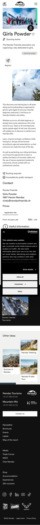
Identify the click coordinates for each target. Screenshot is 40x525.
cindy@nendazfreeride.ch (17, 200)
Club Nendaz (8, 461)
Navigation (36, 4)
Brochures (7, 428)
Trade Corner (8, 454)
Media (5, 450)
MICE (5, 458)
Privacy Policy (31, 518)
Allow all (20, 277)
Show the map (31, 28)
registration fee (10, 213)
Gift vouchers (9, 483)
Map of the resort (10, 440)
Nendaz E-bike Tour (27, 377)
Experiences (8, 479)
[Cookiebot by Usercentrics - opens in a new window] (28, 232)
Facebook (10, 494)
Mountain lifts (10, 401)
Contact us (20, 414)
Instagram (4, 494)
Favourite (33, 34)
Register (8, 65)
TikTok (29, 494)
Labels (5, 436)
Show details (28, 269)
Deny (20, 291)
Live (4, 4)
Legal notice (20, 518)
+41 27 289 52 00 (10, 405)
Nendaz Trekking (28, 352)
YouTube (23, 494)
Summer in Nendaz (8, 370)
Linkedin (17, 494)
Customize (19, 284)
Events (6, 432)
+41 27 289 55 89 (10, 396)
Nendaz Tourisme (32, 392)
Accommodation (10, 476)
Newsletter (7, 425)
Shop (5, 472)
